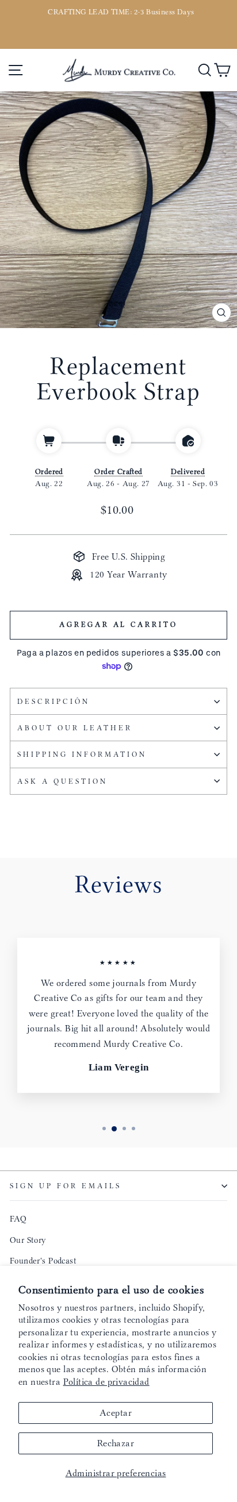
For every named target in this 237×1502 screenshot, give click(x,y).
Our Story (28, 1240)
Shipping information (82, 754)
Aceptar (116, 1412)
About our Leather (74, 727)
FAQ (18, 1219)
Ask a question (62, 781)
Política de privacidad (106, 1381)
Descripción (53, 701)
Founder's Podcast (43, 1260)
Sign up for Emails (65, 1185)
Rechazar (115, 1443)
